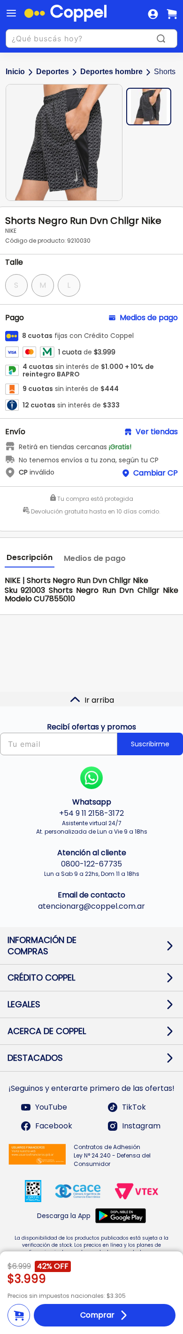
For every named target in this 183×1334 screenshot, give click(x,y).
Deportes (52, 72)
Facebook (53, 1125)
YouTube (51, 1107)
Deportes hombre (111, 72)
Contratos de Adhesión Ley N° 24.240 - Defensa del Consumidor (112, 1155)
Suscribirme (150, 744)
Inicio (15, 72)
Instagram (141, 1125)
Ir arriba (99, 700)
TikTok (134, 1107)
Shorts (164, 72)
